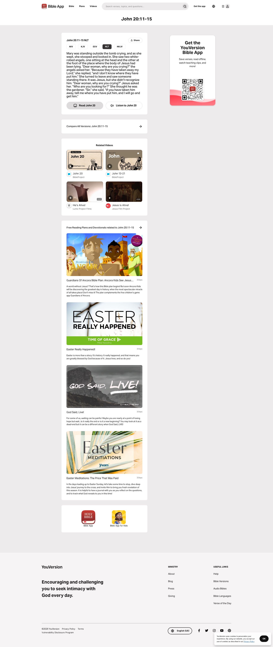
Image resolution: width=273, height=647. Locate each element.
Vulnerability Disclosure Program (58, 632)
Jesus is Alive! (123, 205)
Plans (82, 6)
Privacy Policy (68, 629)
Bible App (88, 525)
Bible (71, 6)
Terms (81, 629)
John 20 (81, 173)
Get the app (199, 6)
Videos (93, 6)
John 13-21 (121, 173)
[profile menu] (225, 6)
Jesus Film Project (121, 208)
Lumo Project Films (82, 208)
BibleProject (79, 177)
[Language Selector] (213, 6)
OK (264, 638)
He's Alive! (82, 205)
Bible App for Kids (119, 525)
